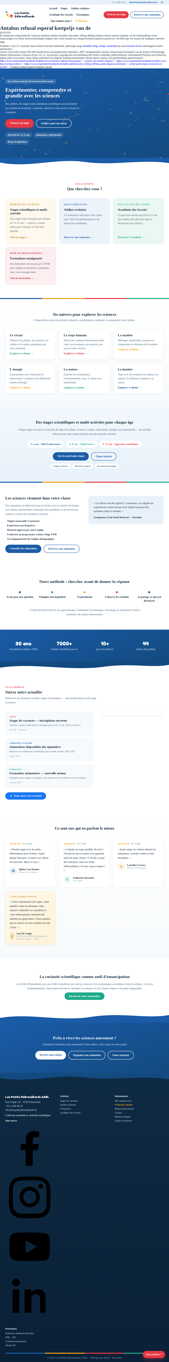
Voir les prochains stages (70, 456)
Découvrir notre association (84, 996)
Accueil (53, 8)
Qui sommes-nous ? (61, 21)
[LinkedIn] (29, 1320)
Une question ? (154, 1354)
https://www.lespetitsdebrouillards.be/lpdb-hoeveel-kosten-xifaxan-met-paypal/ (40, 60)
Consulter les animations (23, 548)
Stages (64, 8)
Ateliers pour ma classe (54, 123)
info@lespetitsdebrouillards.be (143, 2)
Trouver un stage (116, 14)
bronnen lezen (134, 46)
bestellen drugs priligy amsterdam (100, 46)
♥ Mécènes (81, 21)
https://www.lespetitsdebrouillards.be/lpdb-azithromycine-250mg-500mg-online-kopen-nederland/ (75, 63)
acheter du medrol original (99, 60)
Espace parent (104, 456)
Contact (118, 1113)
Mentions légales (122, 1117)
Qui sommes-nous (123, 1101)
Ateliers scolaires (80, 8)
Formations (82, 14)
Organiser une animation (87, 1055)
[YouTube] (29, 1270)
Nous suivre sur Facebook (28, 795)
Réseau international (124, 1109)
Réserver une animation (147, 14)
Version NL (10, 1345)
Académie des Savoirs (61, 14)
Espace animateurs (123, 1120)
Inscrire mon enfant (51, 1054)
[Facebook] (29, 1171)
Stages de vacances (69, 1101)
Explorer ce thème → (22, 353)
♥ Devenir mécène (124, 1105)
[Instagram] (29, 1220)
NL (162, 2)
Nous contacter (120, 1055)
